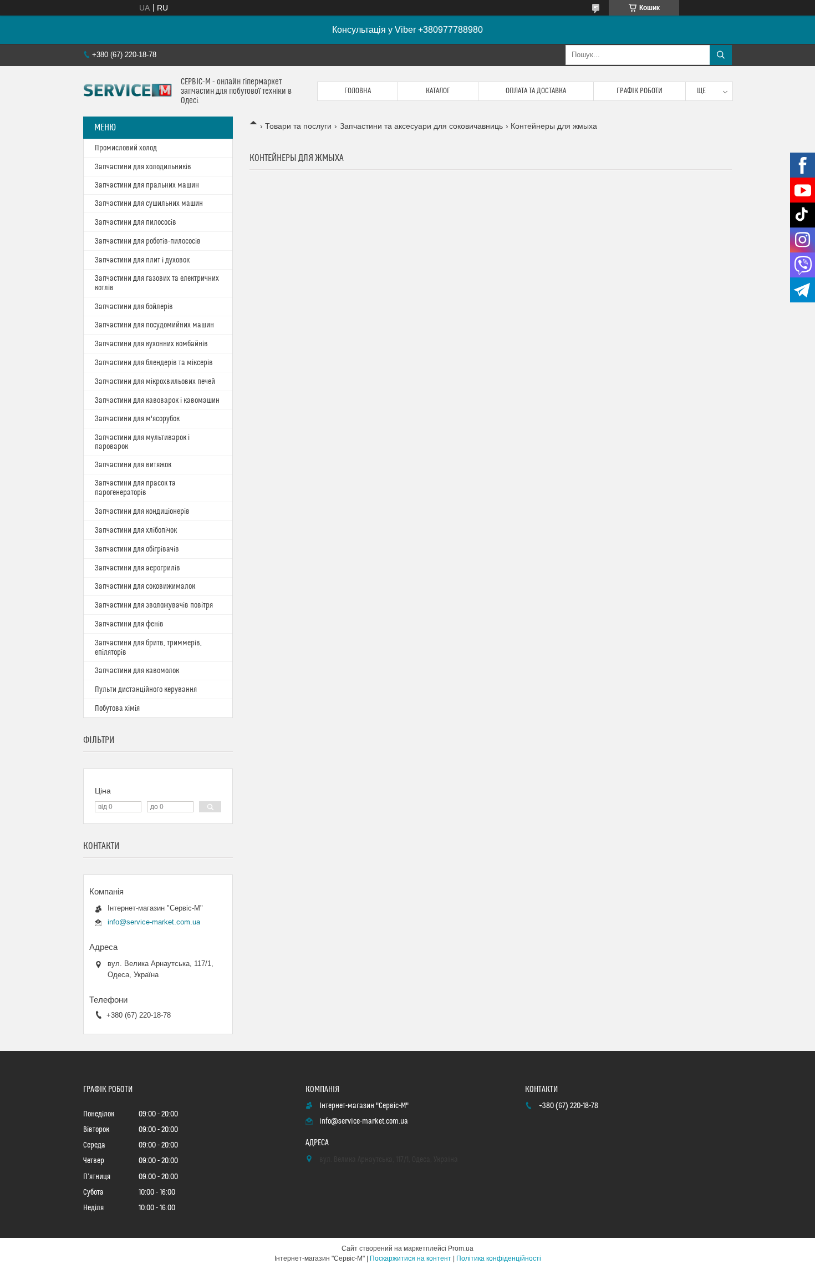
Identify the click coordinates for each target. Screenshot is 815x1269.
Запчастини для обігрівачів (137, 549)
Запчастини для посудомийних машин (154, 325)
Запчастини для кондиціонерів (142, 511)
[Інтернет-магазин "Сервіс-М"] (127, 91)
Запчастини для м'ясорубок (137, 418)
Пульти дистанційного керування (146, 689)
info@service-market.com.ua (154, 922)
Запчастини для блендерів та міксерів (154, 362)
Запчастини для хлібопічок (136, 530)
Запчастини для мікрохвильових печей (155, 381)
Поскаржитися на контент (410, 1258)
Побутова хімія (117, 708)
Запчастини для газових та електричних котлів (157, 283)
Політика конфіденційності (498, 1258)
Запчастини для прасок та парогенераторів (135, 488)
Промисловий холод (126, 148)
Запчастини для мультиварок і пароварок (142, 442)
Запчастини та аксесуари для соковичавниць (421, 126)
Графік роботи (640, 91)
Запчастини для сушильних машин (149, 203)
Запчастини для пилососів (135, 222)
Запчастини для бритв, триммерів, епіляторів (148, 648)
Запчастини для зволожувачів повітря (154, 605)
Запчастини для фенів (129, 624)
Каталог (438, 91)
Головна (357, 91)
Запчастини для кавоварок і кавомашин (157, 400)
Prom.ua (460, 1248)
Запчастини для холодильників (143, 167)
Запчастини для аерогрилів (137, 568)
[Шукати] (721, 55)
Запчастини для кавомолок (137, 670)
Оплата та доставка (536, 91)
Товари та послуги (298, 126)
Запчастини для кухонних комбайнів (151, 344)
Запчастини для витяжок (133, 465)
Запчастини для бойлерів (134, 306)
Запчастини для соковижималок (145, 586)
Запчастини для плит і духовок (142, 260)
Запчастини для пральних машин (147, 185)
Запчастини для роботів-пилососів (148, 241)
